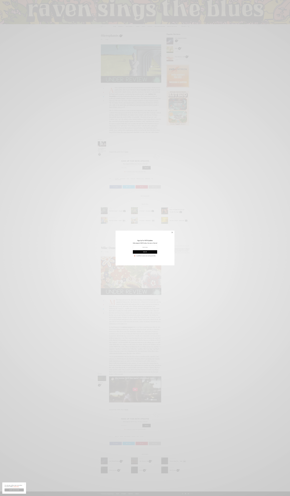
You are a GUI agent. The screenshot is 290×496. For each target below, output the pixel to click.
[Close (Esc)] (172, 233)
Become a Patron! (152, 243)
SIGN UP (145, 252)
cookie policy (16, 486)
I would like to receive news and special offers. (146, 255)
